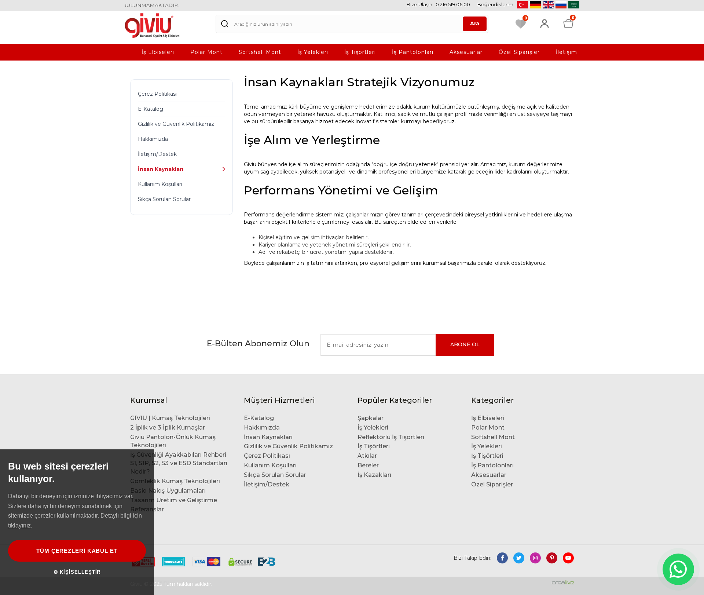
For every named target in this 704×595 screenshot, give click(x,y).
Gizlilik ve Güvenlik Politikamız (176, 124)
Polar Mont (206, 52)
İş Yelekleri (312, 52)
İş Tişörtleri (360, 52)
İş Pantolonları (412, 52)
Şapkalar (371, 418)
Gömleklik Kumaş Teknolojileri (175, 481)
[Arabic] (573, 4)
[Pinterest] (551, 557)
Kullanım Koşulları (160, 184)
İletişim (566, 52)
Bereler (368, 465)
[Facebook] (502, 557)
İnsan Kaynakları (160, 169)
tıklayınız (19, 525)
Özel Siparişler (519, 52)
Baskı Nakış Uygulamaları (168, 490)
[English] (548, 4)
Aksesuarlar (466, 52)
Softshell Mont (260, 52)
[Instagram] (535, 557)
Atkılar (367, 455)
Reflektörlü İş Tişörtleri (391, 437)
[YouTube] (568, 557)
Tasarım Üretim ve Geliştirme (173, 500)
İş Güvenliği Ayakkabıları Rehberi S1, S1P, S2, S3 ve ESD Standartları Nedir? (178, 463)
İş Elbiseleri (158, 52)
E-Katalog (150, 109)
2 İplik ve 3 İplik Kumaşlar (167, 427)
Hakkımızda (153, 139)
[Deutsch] (535, 4)
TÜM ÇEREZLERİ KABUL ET (77, 551)
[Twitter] (518, 557)
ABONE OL (465, 344)
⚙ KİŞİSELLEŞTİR (77, 572)
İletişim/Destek (157, 154)
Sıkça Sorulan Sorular (164, 199)
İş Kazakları (374, 474)
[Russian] (561, 4)
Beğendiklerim (495, 4)
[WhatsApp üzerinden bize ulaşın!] (678, 569)
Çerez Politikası (157, 94)
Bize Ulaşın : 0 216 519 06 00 (438, 4)
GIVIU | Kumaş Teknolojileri (170, 418)
